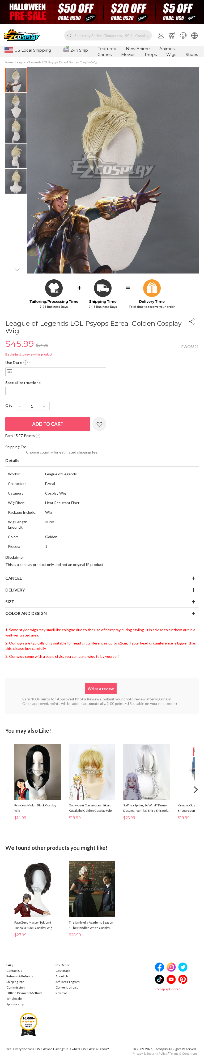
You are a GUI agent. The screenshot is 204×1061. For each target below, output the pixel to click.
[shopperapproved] (28, 1024)
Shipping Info (15, 982)
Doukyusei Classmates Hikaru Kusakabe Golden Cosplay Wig (90, 808)
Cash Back (63, 971)
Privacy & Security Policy (150, 1053)
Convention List (67, 987)
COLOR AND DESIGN (26, 613)
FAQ (9, 965)
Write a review (101, 688)
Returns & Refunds (19, 976)
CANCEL (13, 578)
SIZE (9, 601)
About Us (62, 976)
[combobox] (108, 35)
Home (8, 62)
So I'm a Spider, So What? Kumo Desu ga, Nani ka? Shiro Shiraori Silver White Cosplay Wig (145, 808)
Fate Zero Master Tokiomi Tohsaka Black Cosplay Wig (33, 925)
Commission (15, 987)
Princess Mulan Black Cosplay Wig (35, 808)
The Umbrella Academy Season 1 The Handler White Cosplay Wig (91, 925)
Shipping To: (15, 446)
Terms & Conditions (183, 1053)
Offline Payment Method (24, 993)
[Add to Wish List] (99, 424)
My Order (63, 965)
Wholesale (14, 999)
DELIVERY (15, 589)
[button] (183, 35)
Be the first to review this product (28, 354)
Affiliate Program (68, 982)
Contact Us (14, 971)
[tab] (102, 461)
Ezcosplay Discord (167, 989)
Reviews (61, 993)
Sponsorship (15, 1004)
